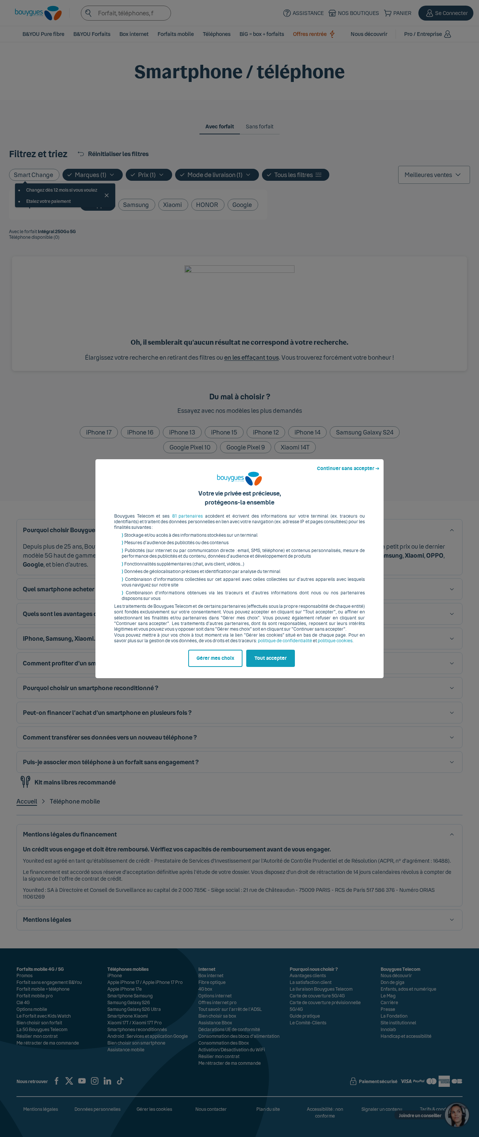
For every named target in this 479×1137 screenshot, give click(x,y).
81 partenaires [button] (187, 516)
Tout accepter (270, 658)
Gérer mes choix (215, 658)
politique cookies (335, 640)
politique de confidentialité (285, 640)
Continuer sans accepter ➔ (348, 469)
